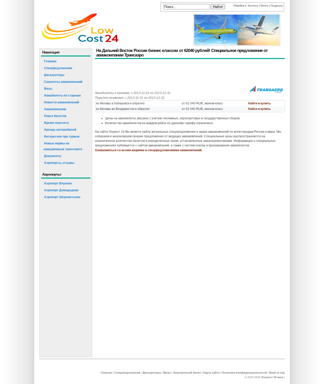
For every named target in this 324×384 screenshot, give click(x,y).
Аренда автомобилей (60, 129)
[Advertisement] (187, 73)
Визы (48, 88)
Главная (50, 61)
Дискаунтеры (54, 75)
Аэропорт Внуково (58, 183)
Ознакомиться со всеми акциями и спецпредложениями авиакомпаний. (148, 150)
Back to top (277, 372)
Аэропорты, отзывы (59, 163)
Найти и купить (259, 103)
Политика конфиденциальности (244, 372)
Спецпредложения (58, 68)
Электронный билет (187, 372)
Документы (52, 156)
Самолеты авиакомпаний (63, 82)
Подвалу (277, 5)
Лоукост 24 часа (272, 377)
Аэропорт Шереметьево (62, 197)
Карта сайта (211, 372)
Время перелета (56, 123)
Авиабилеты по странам (62, 95)
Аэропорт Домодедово (61, 190)
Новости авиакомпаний (61, 102)
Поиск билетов (55, 116)
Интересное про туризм (61, 136)
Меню (264, 5)
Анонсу (253, 5)
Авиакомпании (55, 109)
